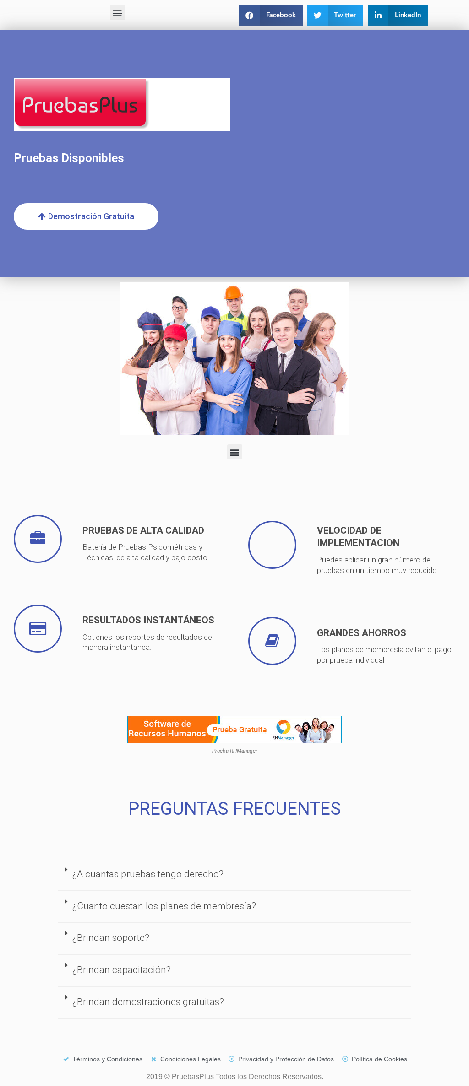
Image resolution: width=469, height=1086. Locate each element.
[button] (117, 12)
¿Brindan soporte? (110, 937)
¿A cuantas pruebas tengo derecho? (148, 874)
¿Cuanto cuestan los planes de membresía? (164, 906)
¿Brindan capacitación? (121, 969)
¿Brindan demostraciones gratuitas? (148, 1001)
